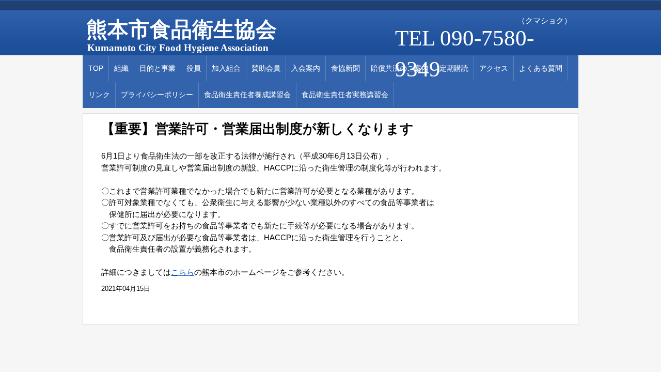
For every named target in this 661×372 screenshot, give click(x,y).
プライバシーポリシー (157, 94)
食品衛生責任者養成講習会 (247, 94)
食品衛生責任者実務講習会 (345, 94)
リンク (99, 94)
